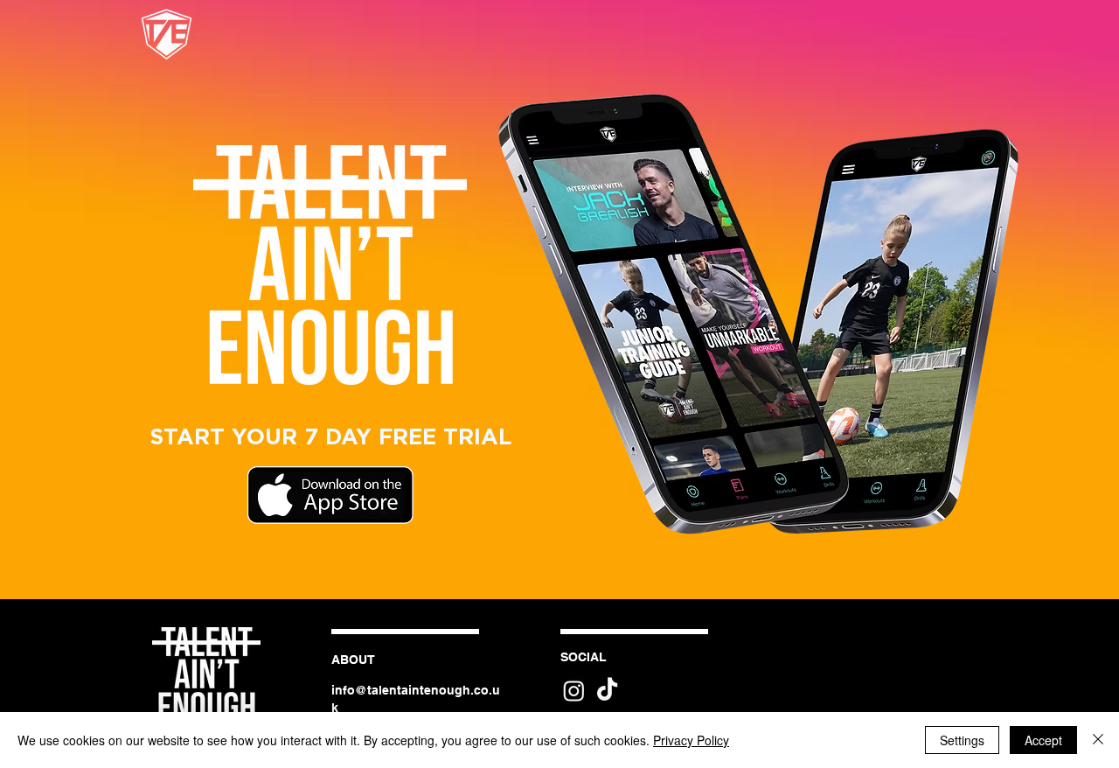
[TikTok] (607, 690)
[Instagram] (573, 690)
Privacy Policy (691, 740)
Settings (962, 740)
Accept (1043, 740)
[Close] (1098, 740)
